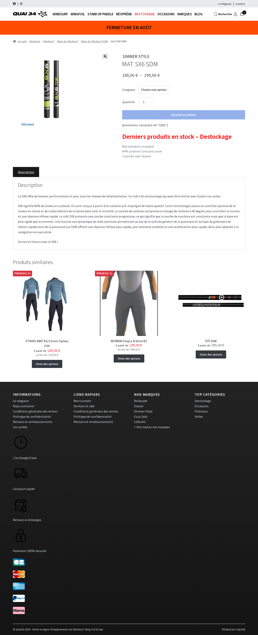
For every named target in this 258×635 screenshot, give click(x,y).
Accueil (22, 41)
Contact (240, 4)
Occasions (166, 14)
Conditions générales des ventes (35, 411)
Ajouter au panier (183, 115)
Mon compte (82, 401)
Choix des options (47, 364)
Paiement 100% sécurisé (29, 551)
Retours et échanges (27, 520)
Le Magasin (224, 4)
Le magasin (21, 401)
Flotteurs (201, 411)
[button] (105, 56)
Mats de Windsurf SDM (94, 41)
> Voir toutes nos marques (152, 427)
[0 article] (242, 14)
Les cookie (20, 427)
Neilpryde (140, 401)
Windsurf (60, 14)
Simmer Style (143, 411)
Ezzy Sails (141, 416)
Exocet (139, 406)
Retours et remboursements (32, 422)
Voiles (199, 416)
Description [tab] (26, 172)
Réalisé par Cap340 (233, 629)
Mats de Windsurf (67, 41)
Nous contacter (23, 406)
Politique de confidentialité (32, 416)
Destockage (145, 14)
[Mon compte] (235, 14)
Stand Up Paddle (100, 14)
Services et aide (84, 406)
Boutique (34, 41)
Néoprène (124, 14)
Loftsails (140, 422)
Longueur (128, 90)
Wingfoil (78, 14)
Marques (184, 14)
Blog (199, 14)
